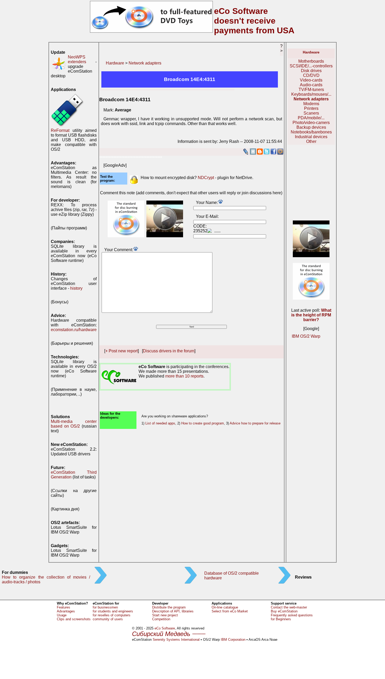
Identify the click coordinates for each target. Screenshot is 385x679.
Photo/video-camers (311, 122)
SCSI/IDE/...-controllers (311, 66)
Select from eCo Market (230, 611)
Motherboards (311, 61)
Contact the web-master (289, 607)
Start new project (165, 615)
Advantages (66, 611)
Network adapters (145, 63)
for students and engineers (113, 611)
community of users (108, 619)
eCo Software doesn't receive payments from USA (254, 20)
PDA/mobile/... (311, 118)
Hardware (115, 63)
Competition (161, 619)
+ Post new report (121, 351)
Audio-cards (311, 85)
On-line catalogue (225, 607)
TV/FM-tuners (311, 89)
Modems (311, 103)
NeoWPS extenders (77, 59)
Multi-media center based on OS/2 (74, 423)
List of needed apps (160, 423)
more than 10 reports (184, 376)
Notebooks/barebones (311, 132)
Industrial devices (311, 136)
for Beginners (281, 619)
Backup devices (311, 127)
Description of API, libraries (173, 611)
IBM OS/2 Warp (306, 336)
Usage (62, 615)
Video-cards (311, 80)
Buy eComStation (284, 611)
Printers (311, 108)
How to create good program (202, 423)
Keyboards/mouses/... (311, 94)
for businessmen (105, 607)
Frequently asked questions (292, 615)
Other (311, 141)
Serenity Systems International (176, 640)
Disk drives (311, 70)
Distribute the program (169, 607)
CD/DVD (311, 75)
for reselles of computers (111, 615)
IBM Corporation (233, 640)
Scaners (311, 113)
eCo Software (165, 628)
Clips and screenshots (74, 619)
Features (63, 607)
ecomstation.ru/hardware (74, 329)
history (76, 288)
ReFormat (60, 130)
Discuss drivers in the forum (168, 351)
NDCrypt (206, 177)
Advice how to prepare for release (255, 423)
